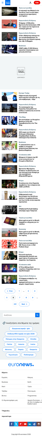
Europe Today (24, 93)
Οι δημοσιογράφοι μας (10, 400)
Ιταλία (32, 344)
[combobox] (21, 315)
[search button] (37, 315)
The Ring (22, 117)
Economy (22, 229)
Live (37, 2)
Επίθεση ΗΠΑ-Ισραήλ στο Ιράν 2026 (21, 334)
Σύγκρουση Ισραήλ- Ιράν (21, 329)
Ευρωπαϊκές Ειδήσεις (27, 20)
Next (23, 304)
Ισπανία (21, 344)
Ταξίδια (4, 391)
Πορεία (20, 349)
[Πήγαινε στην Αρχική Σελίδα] (7, 2)
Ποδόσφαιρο (28, 355)
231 (15, 304)
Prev (11, 291)
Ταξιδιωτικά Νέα (25, 218)
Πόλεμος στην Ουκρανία (15, 339)
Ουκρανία (33, 349)
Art (20, 206)
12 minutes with (25, 154)
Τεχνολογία (13, 355)
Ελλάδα (33, 339)
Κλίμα (21, 180)
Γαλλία (9, 344)
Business (22, 45)
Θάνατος (8, 349)
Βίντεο (4, 396)
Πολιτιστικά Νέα (25, 8)
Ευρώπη (4, 377)
